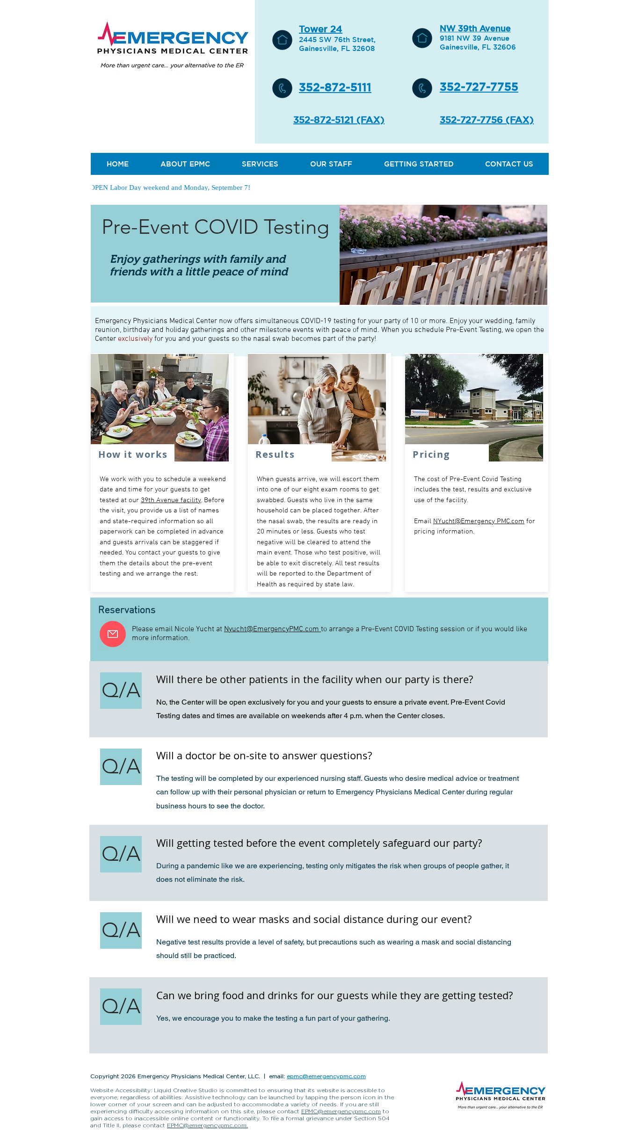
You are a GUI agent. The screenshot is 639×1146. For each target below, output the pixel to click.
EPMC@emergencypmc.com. (207, 1125)
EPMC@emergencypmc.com (341, 1111)
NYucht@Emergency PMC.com (478, 521)
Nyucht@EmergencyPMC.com (272, 629)
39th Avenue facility (171, 500)
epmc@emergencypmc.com (326, 1076)
